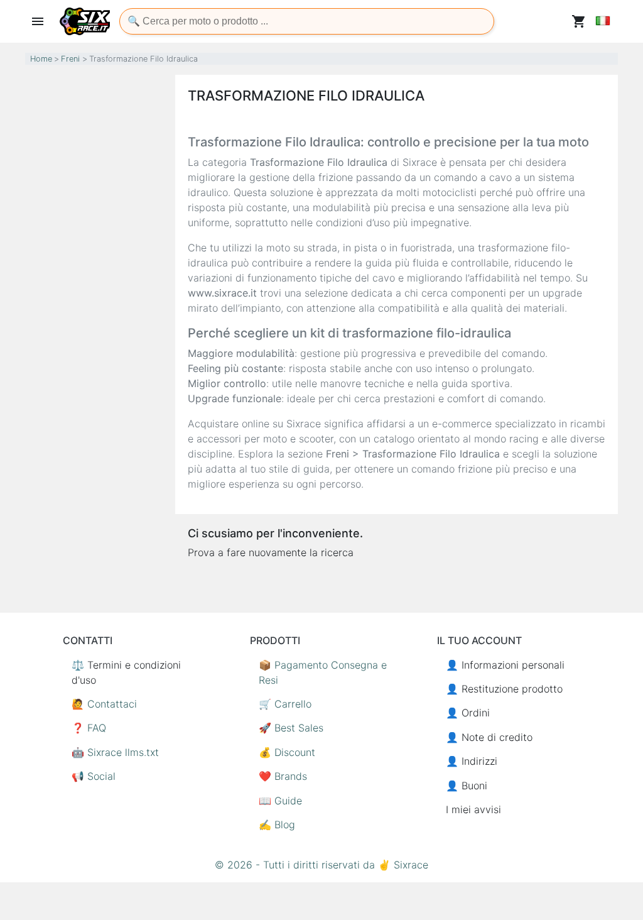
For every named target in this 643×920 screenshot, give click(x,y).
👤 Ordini (468, 712)
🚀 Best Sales (291, 727)
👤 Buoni (466, 785)
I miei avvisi (473, 809)
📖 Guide (280, 800)
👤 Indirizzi (471, 761)
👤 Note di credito (489, 737)
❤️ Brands (283, 776)
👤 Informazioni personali (505, 665)
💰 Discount (287, 752)
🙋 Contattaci (104, 704)
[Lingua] (603, 20)
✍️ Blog (277, 824)
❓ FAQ (89, 727)
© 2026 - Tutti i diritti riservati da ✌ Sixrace (321, 864)
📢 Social (94, 776)
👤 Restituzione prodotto (504, 688)
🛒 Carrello (285, 704)
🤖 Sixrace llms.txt (115, 752)
